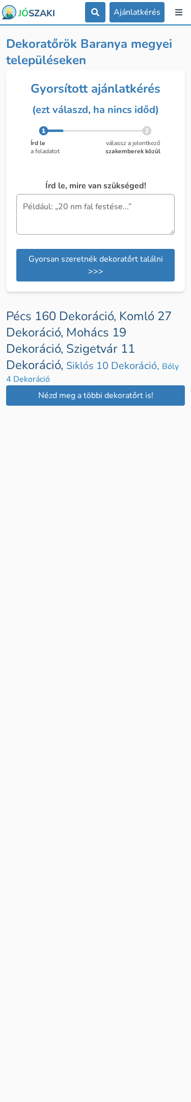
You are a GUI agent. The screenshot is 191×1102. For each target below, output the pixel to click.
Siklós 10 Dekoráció (114, 366)
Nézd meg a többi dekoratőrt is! (95, 395)
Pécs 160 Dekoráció (62, 316)
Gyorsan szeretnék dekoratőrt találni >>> (96, 265)
